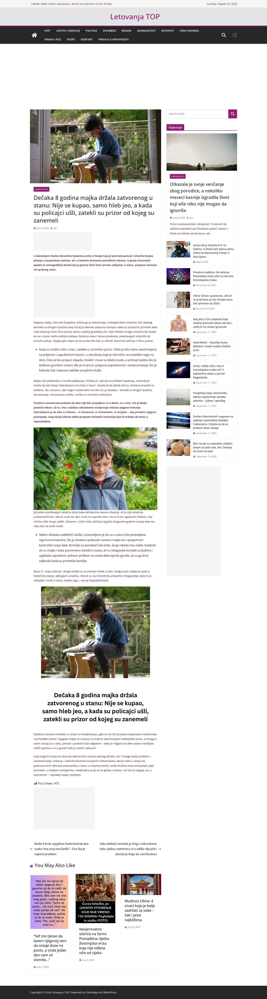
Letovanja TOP (135, 16)
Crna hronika (189, 30)
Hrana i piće (52, 39)
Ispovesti (167, 30)
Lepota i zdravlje (68, 30)
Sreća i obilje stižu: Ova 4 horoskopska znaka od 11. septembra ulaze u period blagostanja (209, 371)
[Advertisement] (133, 82)
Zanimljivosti (146, 30)
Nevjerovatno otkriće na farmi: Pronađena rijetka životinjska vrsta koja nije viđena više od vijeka (94, 941)
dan (55, 228)
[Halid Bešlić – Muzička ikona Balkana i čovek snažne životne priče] (178, 349)
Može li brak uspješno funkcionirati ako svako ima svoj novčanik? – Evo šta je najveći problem (61, 849)
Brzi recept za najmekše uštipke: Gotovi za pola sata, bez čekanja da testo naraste (213, 447)
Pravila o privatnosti (113, 39)
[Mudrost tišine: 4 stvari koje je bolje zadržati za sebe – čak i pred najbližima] (141, 876)
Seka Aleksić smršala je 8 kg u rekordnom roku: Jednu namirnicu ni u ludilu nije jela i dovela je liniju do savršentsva (128, 849)
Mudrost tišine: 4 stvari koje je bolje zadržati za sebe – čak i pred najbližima (140, 910)
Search (232, 114)
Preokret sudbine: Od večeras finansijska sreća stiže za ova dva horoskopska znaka (213, 276)
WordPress (109, 992)
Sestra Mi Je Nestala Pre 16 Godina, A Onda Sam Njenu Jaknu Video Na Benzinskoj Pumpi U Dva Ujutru (213, 250)
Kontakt (87, 39)
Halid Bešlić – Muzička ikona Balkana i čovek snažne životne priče (212, 346)
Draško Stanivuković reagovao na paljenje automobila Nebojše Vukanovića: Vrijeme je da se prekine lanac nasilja (213, 422)
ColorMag (91, 992)
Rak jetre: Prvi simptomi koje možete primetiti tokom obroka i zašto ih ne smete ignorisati (212, 323)
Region (126, 30)
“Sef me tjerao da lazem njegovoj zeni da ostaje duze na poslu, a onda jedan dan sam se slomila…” (50, 948)
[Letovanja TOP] (34, 35)
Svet (47, 30)
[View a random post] (234, 35)
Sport (71, 39)
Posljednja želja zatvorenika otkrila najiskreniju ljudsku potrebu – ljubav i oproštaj (210, 396)
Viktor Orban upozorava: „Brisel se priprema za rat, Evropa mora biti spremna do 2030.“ (212, 299)
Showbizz (109, 30)
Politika (91, 30)
